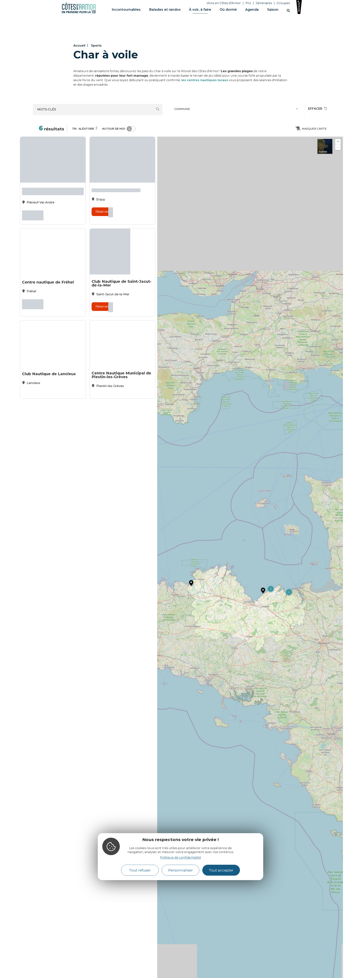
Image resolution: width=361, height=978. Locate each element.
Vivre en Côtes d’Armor (224, 3)
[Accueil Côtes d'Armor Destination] (79, 12)
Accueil (79, 45)
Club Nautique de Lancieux (49, 368)
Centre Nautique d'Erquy (116, 189)
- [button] (338, 147)
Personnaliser (180, 870)
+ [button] (338, 141)
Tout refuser (140, 870)
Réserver (32, 215)
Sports (96, 45)
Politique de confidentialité (180, 857)
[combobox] (236, 109)
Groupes (283, 3)
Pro (248, 3)
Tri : (83, 128)
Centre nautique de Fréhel (48, 279)
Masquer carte (314, 128)
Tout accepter (221, 870)
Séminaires (264, 3)
